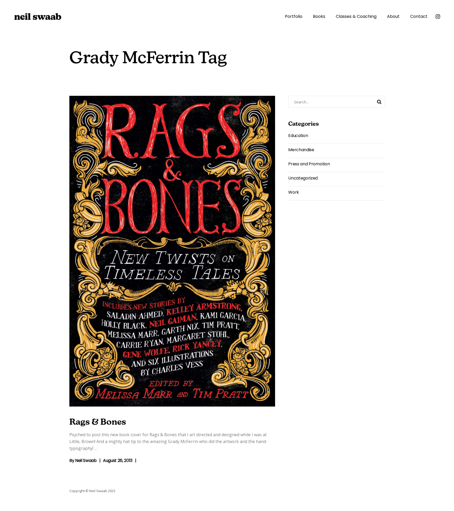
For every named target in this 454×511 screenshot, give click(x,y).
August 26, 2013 (117, 460)
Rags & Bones (97, 422)
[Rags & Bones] (172, 251)
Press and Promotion (309, 164)
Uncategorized (303, 178)
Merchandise (301, 150)
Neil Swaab (86, 460)
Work (293, 192)
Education (298, 136)
